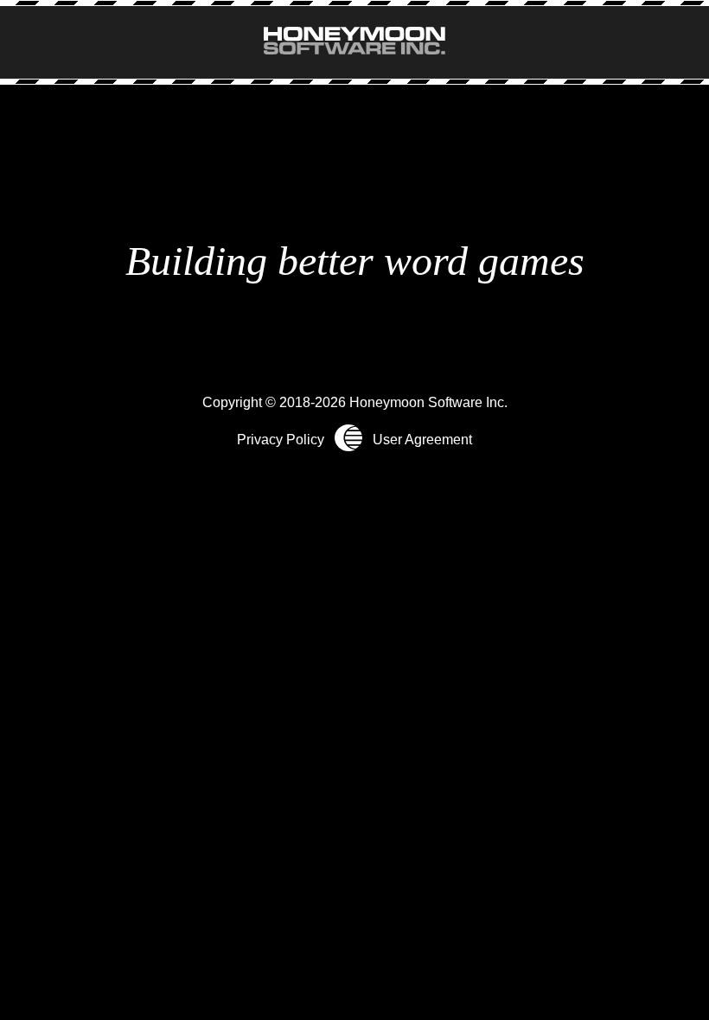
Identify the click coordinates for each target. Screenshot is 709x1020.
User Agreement (422, 438)
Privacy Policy (280, 438)
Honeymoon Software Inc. (428, 402)
